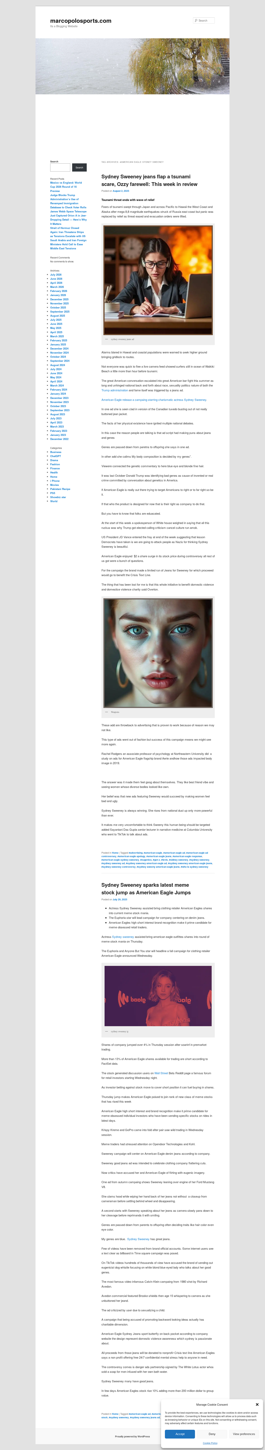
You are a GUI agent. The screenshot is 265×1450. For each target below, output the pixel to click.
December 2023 (59, 398)
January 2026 (58, 295)
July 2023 (55, 418)
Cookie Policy (210, 1443)
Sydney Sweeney (138, 1239)
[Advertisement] (132, 123)
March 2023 (57, 426)
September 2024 (59, 361)
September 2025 (59, 311)
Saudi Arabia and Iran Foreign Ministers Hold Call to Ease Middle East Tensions (68, 244)
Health (54, 472)
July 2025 (55, 320)
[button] (257, 1404)
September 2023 (59, 410)
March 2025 (57, 336)
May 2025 (55, 328)
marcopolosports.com (81, 20)
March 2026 (57, 287)
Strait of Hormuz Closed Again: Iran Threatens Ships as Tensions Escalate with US (68, 232)
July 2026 (55, 274)
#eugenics (146, 859)
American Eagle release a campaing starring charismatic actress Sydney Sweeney (153, 400)
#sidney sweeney (178, 859)
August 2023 (57, 414)
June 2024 (56, 373)
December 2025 (59, 299)
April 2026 (56, 283)
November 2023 (59, 402)
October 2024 (58, 356)
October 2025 (58, 307)
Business (55, 452)
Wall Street (161, 1073)
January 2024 (58, 393)
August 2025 (57, 315)
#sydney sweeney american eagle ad (146, 863)
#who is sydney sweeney (194, 866)
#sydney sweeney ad (113, 863)
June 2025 (56, 324)
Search (54, 161)
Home (115, 852)
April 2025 (56, 332)
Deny (212, 1434)
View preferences (244, 1434)
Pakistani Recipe (60, 489)
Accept (180, 1434)
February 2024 (58, 389)
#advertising (136, 852)
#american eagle (153, 852)
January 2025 (58, 344)
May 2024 (55, 377)
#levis (164, 859)
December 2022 (59, 439)
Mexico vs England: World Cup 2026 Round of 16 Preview (66, 187)
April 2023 (56, 422)
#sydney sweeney (199, 859)
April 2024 (56, 381)
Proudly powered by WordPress (132, 1436)
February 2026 (58, 291)
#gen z (156, 859)
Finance (55, 468)
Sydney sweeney (123, 937)
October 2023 (58, 406)
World (53, 501)
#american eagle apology (131, 856)
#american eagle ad (174, 852)
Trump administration (114, 390)
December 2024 (59, 348)
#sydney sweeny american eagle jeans (158, 866)
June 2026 (56, 278)
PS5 (52, 493)
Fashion (55, 464)
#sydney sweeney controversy (118, 866)
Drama (54, 460)
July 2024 (55, 369)
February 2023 (58, 431)
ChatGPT (55, 456)
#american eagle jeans (158, 856)
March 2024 (57, 385)
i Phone (55, 481)
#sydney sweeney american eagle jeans (190, 863)
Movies (54, 485)
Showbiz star (58, 497)
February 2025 (58, 340)
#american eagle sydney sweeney (120, 859)
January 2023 (58, 435)
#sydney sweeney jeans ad (145, 1417)
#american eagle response (187, 856)
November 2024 (59, 352)
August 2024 (57, 365)
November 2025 (59, 303)
